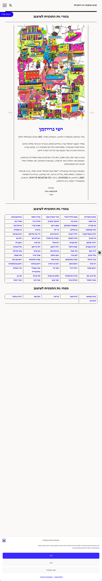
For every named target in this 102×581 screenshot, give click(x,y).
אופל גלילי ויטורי (70, 217)
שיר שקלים (17, 268)
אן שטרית (92, 225)
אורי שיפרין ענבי (52, 217)
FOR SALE (6, 14)
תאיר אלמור (91, 280)
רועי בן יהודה (53, 264)
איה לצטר (92, 221)
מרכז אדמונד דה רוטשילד (85, 5)
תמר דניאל (18, 280)
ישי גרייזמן (36, 247)
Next (10, 112)
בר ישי (56, 230)
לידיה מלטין (17, 296)
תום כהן (93, 301)
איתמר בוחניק (53, 221)
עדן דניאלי (92, 259)
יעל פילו (55, 243)
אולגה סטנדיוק (90, 217)
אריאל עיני (17, 225)
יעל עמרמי (73, 243)
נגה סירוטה (54, 251)
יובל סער (37, 296)
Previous (91, 112)
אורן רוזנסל (35, 217)
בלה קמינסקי (91, 230)
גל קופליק (18, 230)
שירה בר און (91, 276)
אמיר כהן (18, 221)
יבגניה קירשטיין (52, 238)
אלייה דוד (36, 221)
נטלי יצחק (92, 255)
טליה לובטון (72, 238)
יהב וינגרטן (36, 238)
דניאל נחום (54, 234)
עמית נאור (55, 259)
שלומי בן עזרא (53, 276)
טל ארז (56, 296)
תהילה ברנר (72, 280)
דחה (51, 563)
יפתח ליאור (73, 247)
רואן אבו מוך (17, 259)
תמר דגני (36, 280)
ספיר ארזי (36, 255)
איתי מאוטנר (91, 296)
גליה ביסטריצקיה (89, 234)
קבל (51, 556)
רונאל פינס (73, 264)
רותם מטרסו (35, 264)
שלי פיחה (36, 276)
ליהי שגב (92, 251)
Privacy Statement (46, 577)
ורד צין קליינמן (34, 234)
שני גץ (19, 276)
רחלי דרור (73, 268)
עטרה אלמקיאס (71, 259)
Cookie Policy (58, 577)
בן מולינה (73, 230)
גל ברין (37, 230)
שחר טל (56, 268)
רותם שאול (91, 268)
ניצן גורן (74, 255)
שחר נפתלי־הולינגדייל (35, 270)
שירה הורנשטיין (71, 276)
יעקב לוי (18, 243)
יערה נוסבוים (91, 247)
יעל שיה (37, 243)
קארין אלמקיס (34, 259)
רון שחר (93, 264)
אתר (51, 194)
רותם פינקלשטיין (15, 264)
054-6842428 (51, 191)
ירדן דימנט (54, 247)
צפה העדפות (51, 570)
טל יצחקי (92, 238)
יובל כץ (19, 238)
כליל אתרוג (17, 247)
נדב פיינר (36, 251)
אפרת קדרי (36, 225)
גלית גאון (73, 296)
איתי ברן (74, 221)
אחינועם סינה (16, 217)
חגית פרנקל (17, 234)
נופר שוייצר (17, 251)
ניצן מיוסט (55, 255)
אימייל (51, 188)
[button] (4, 540)
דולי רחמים (73, 234)
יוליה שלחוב (91, 243)
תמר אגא (55, 280)
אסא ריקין (55, 225)
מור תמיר (73, 251)
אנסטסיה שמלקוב (70, 225)
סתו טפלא (18, 255)
